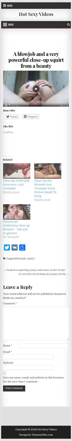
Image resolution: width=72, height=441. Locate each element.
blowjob (21, 258)
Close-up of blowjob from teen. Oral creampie (16, 184)
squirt (31, 258)
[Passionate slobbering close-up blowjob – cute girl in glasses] (16, 212)
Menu (9, 5)
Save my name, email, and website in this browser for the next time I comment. (33, 379)
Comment (10, 303)
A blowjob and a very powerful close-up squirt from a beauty (36, 60)
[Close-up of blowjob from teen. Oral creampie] (16, 171)
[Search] (68, 24)
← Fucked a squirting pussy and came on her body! (34, 270)
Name (7, 345)
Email (7, 351)
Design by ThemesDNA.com (36, 435)
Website (8, 362)
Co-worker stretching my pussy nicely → (43, 274)
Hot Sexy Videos (36, 14)
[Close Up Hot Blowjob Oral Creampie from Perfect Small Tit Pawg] (47, 171)
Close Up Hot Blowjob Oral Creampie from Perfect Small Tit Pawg (45, 188)
